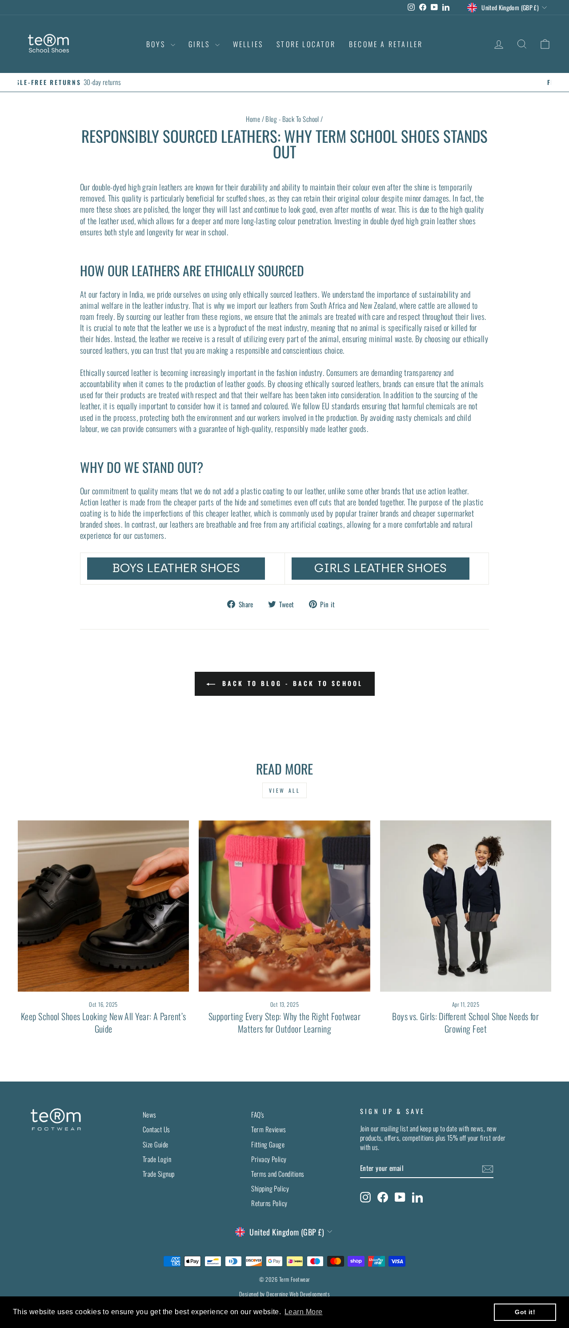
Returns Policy (269, 1203)
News (149, 1114)
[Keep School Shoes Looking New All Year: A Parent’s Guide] (103, 906)
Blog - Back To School (292, 119)
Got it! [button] (525, 1312)
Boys (157, 44)
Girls (200, 44)
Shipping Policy (270, 1188)
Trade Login (157, 1159)
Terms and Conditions (277, 1174)
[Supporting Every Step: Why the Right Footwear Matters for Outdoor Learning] (284, 906)
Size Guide (155, 1144)
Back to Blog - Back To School (291, 683)
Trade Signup (158, 1174)
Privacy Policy (268, 1159)
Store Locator (306, 44)
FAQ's (257, 1114)
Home (253, 119)
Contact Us (156, 1129)
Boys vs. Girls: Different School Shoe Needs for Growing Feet (465, 1022)
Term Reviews (268, 1129)
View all (285, 790)
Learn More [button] (303, 1312)
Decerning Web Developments (298, 1294)
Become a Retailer (386, 44)
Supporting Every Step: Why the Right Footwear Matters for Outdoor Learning (284, 1022)
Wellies (248, 44)
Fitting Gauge (267, 1144)
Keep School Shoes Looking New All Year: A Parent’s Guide (103, 1022)
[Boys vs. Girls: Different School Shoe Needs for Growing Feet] (465, 906)
